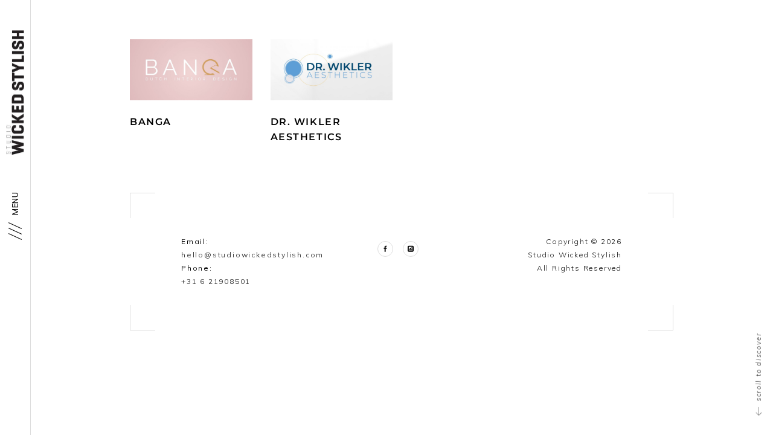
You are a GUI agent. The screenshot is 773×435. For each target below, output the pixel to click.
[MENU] (14, 231)
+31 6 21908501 (216, 281)
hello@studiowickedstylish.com (252, 254)
